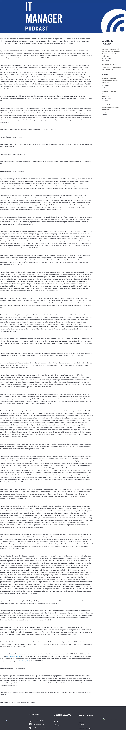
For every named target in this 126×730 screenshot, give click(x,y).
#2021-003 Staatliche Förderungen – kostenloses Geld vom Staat (111, 67)
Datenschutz (82, 724)
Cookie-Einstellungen (84, 728)
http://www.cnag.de (13, 656)
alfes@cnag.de (23, 661)
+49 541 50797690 (39, 721)
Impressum (81, 722)
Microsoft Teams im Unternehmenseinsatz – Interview (110, 80)
